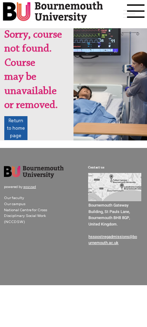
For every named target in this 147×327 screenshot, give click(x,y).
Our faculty (14, 197)
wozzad (29, 186)
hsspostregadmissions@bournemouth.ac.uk (112, 240)
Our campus (14, 203)
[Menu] (136, 11)
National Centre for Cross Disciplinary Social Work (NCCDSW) (25, 215)
